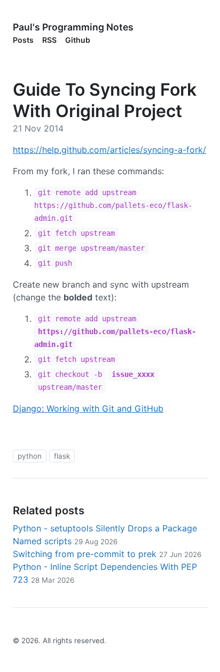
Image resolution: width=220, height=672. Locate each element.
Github (77, 39)
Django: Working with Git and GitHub (88, 408)
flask (62, 456)
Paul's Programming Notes (73, 27)
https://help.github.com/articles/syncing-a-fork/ (109, 149)
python (30, 456)
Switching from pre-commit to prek (107, 554)
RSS (49, 39)
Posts (23, 39)
